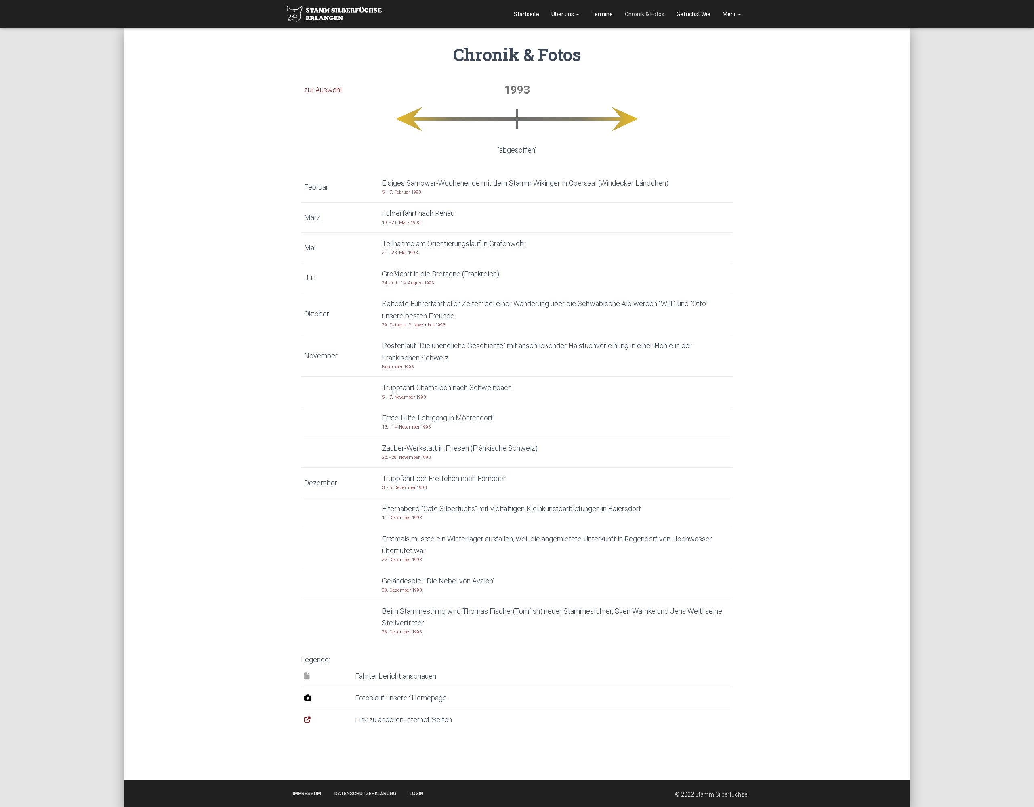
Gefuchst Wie (693, 14)
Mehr (730, 14)
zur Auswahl (323, 90)
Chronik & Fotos (644, 14)
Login (416, 794)
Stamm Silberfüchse (721, 794)
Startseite (526, 14)
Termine (602, 14)
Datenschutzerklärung (365, 794)
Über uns (563, 14)
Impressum (307, 794)
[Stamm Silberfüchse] (334, 14)
